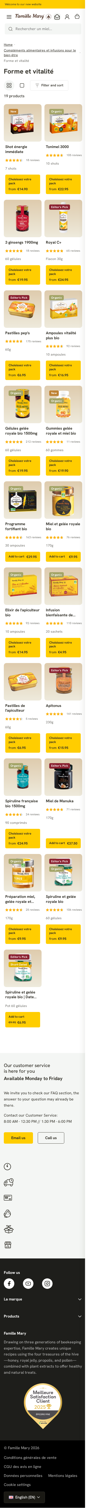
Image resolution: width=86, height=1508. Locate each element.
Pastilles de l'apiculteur (15, 708)
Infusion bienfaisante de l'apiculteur (59, 613)
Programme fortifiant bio (16, 526)
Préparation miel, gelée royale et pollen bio (20, 899)
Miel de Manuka (60, 801)
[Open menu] (9, 16)
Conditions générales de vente (30, 1457)
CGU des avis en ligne (22, 1466)
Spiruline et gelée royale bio (61, 899)
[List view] (22, 85)
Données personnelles (23, 1475)
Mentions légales (62, 1475)
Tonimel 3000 (57, 146)
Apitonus (53, 705)
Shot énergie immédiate (16, 149)
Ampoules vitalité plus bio (61, 335)
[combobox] (43, 29)
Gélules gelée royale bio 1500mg (21, 431)
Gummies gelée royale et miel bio (61, 431)
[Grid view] (9, 85)
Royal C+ (53, 242)
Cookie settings (17, 1484)
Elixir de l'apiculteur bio (22, 612)
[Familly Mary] (33, 16)
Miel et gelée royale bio (63, 526)
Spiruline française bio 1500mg (21, 803)
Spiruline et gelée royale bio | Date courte (20, 995)
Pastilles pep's (17, 333)
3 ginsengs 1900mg (21, 242)
